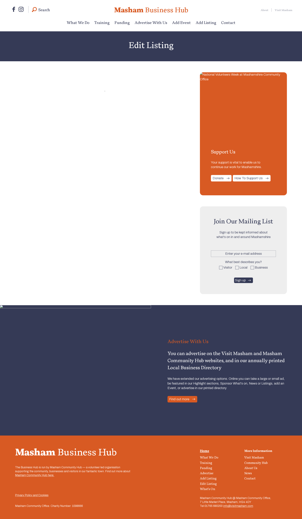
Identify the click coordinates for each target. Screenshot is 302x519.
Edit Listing (208, 484)
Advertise (206, 473)
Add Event (181, 22)
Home (204, 451)
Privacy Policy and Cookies (31, 495)
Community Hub (256, 463)
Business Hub (151, 9)
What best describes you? (243, 262)
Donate (218, 178)
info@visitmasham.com (238, 506)
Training (102, 22)
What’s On (207, 489)
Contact (228, 22)
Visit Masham (283, 10)
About (264, 10)
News (248, 473)
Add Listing (206, 22)
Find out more (179, 399)
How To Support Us (249, 178)
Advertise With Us (151, 22)
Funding (122, 22)
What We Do (78, 22)
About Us (250, 468)
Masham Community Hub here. (34, 475)
